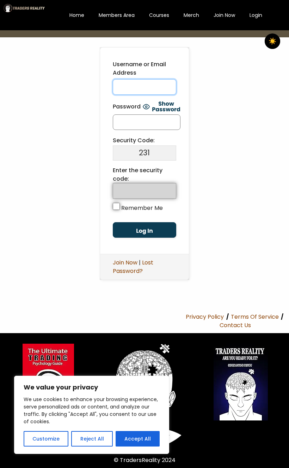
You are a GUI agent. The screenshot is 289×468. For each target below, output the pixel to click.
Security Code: (134, 140)
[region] (91, 415)
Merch (191, 15)
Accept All (137, 438)
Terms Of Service (255, 317)
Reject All (92, 438)
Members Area (117, 15)
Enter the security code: (137, 174)
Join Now (224, 15)
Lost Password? (133, 266)
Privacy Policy (205, 317)
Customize (46, 438)
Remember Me (141, 208)
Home (76, 15)
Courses (159, 15)
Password (127, 106)
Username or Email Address (139, 68)
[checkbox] (272, 41)
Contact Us (235, 325)
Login (256, 15)
